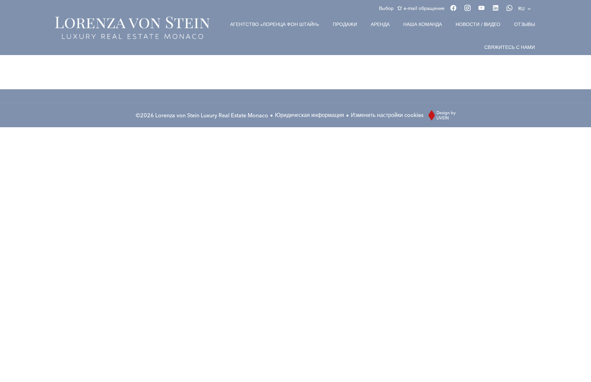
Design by (446, 115)
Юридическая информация (309, 114)
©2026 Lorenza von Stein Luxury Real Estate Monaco (202, 115)
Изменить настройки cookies (387, 114)
